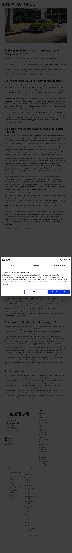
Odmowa (36, 292)
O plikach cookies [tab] (59, 265)
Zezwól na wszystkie (58, 292)
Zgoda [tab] (12, 265)
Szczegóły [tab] (36, 265)
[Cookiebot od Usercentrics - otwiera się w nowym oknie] (61, 260)
